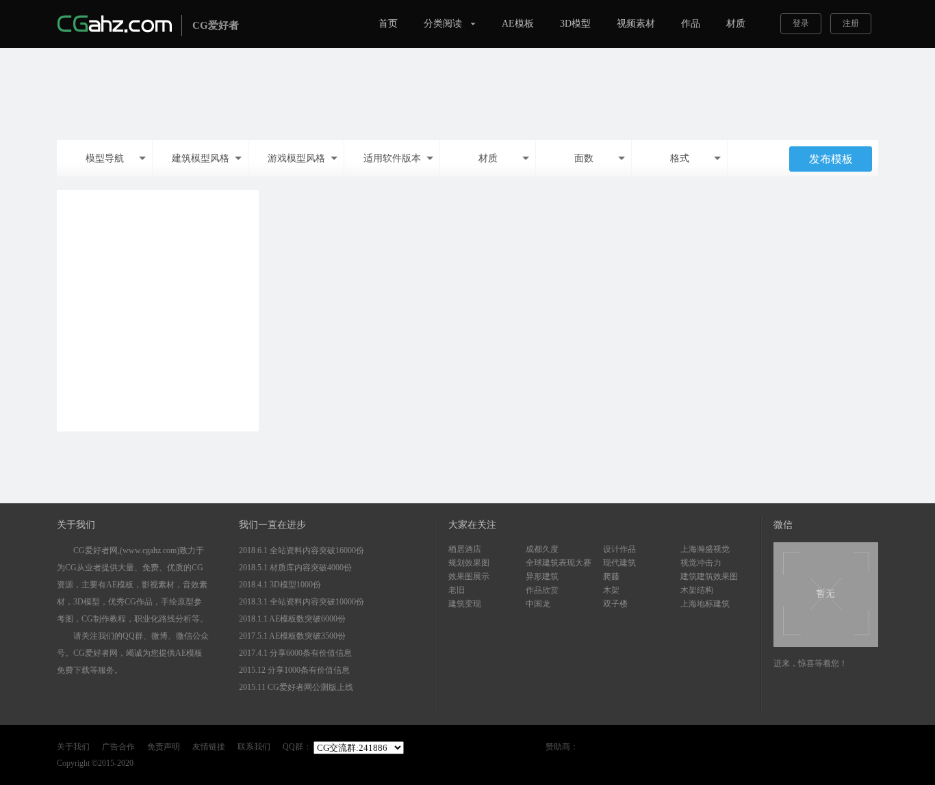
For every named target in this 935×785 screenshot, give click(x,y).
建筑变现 (464, 604)
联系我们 (254, 746)
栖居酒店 (464, 549)
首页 (388, 23)
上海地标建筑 (705, 604)
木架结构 (696, 590)
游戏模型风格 (296, 158)
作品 (690, 23)
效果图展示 (468, 576)
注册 (851, 23)
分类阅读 (443, 23)
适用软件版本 (392, 158)
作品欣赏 (542, 590)
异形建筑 (542, 576)
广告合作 (118, 746)
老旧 (456, 590)
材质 (735, 23)
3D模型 (575, 23)
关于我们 (73, 746)
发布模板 (831, 159)
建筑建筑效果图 (709, 576)
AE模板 (518, 23)
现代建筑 (619, 563)
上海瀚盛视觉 (705, 549)
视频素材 (636, 23)
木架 (611, 590)
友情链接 (208, 746)
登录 (801, 23)
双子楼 (615, 604)
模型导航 (105, 158)
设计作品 (619, 549)
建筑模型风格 (200, 158)
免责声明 (163, 746)
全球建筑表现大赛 (558, 563)
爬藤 (611, 576)
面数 (583, 158)
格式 (679, 158)
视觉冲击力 (700, 563)
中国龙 (538, 604)
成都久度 (542, 549)
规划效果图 (468, 563)
